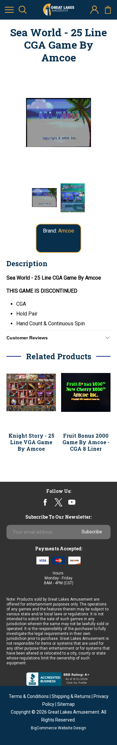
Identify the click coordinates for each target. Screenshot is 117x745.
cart (107, 10)
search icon (22, 10)
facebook (45, 502)
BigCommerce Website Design (58, 728)
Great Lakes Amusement (73, 712)
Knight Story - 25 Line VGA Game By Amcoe (31, 442)
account (94, 10)
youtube (71, 502)
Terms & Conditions (29, 696)
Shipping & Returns (71, 696)
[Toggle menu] (9, 10)
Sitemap (66, 704)
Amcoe (66, 231)
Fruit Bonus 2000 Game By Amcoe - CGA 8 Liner (86, 442)
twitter (58, 502)
